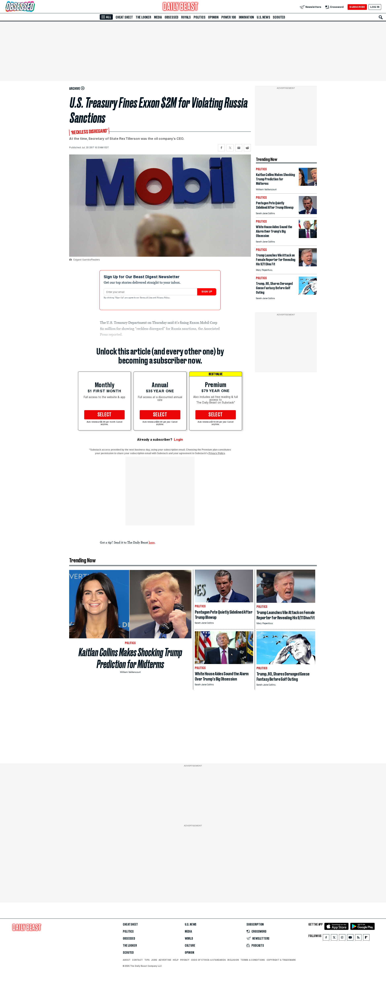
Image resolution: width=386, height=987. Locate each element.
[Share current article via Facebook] (221, 147)
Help (176, 960)
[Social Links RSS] (358, 938)
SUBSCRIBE (357, 6)
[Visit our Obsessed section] (33, 7)
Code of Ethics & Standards (208, 960)
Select (105, 414)
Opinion (213, 17)
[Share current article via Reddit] (247, 147)
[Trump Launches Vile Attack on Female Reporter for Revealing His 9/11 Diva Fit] (308, 265)
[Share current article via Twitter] (230, 147)
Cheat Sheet (124, 17)
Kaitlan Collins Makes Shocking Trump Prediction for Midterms (130, 658)
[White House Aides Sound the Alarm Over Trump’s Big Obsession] (308, 237)
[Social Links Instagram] (342, 938)
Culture (190, 945)
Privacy (184, 960)
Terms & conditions (252, 960)
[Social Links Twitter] (334, 938)
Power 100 (228, 17)
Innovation (246, 17)
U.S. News (263, 17)
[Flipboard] (366, 938)
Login (178, 439)
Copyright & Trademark (281, 960)
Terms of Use (146, 298)
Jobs (154, 960)
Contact (137, 960)
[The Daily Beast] (180, 7)
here (152, 542)
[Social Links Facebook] (326, 938)
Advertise (165, 960)
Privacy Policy (163, 298)
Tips (147, 960)
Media (158, 17)
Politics (199, 17)
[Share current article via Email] (238, 147)
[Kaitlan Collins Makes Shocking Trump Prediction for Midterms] (308, 184)
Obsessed (171, 17)
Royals (186, 17)
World (189, 938)
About (126, 960)
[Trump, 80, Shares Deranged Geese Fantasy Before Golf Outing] (308, 293)
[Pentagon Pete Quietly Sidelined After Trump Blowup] (308, 213)
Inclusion (233, 960)
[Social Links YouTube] (350, 938)
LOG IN (374, 6)
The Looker (143, 17)
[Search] (381, 17)
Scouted (279, 17)
